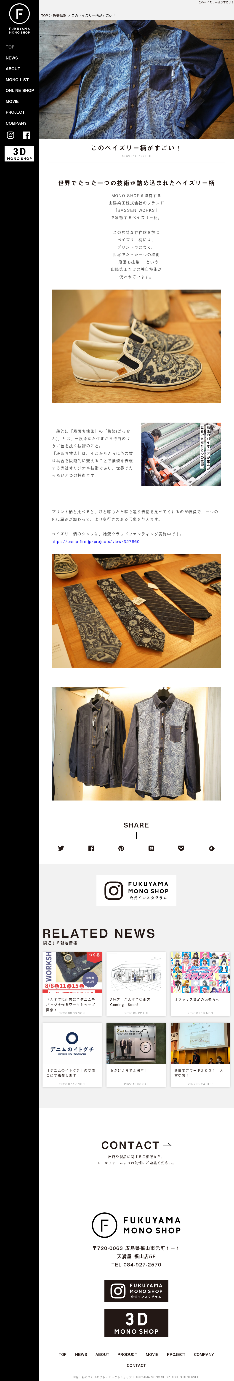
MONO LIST (17, 80)
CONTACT (130, 1144)
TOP (10, 47)
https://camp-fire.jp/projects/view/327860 (96, 541)
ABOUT (13, 69)
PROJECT (15, 112)
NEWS (12, 58)
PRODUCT (127, 1354)
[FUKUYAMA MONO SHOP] (19, 33)
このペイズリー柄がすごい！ (216, 2)
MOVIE (12, 101)
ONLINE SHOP (20, 90)
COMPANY (16, 123)
